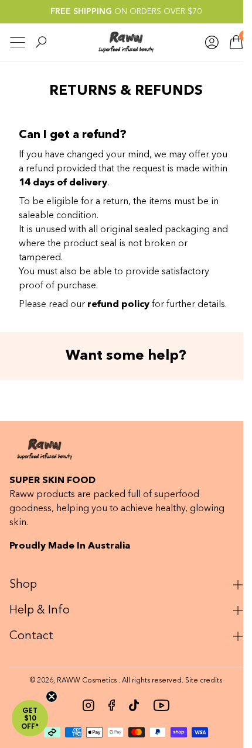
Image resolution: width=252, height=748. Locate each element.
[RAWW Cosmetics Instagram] (84, 719)
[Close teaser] (51, 696)
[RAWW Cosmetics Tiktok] (129, 719)
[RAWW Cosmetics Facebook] (107, 719)
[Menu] (17, 42)
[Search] (41, 42)
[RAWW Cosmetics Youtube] (157, 719)
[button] (30, 718)
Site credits (199, 694)
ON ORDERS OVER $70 (126, 12)
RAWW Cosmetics (83, 694)
